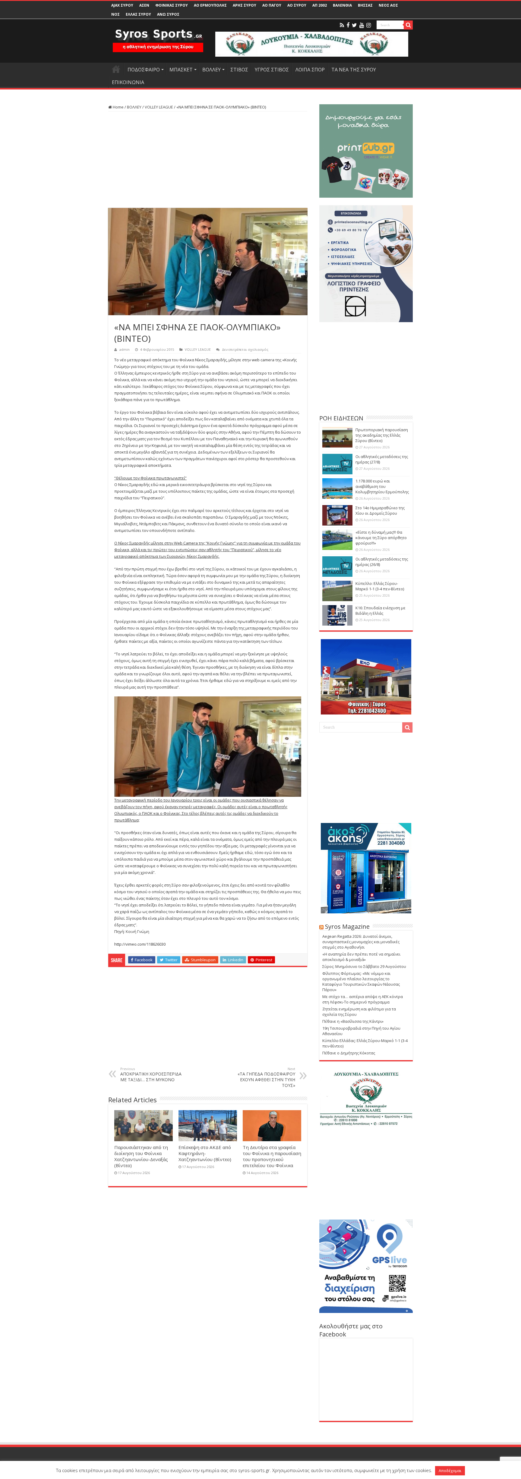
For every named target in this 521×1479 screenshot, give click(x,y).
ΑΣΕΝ (144, 5)
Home (118, 107)
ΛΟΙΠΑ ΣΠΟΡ (310, 69)
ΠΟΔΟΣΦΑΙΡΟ (144, 69)
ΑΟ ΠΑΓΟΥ (271, 5)
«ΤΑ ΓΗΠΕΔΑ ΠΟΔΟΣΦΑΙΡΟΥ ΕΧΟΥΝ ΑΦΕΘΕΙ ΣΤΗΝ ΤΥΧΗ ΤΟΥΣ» (266, 1077)
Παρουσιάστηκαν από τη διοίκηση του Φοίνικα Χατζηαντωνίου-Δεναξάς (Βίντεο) (141, 1156)
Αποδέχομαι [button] (450, 1470)
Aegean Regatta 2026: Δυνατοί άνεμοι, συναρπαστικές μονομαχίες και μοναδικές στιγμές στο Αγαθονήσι (360, 942)
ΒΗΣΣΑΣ (365, 5)
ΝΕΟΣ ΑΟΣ (388, 5)
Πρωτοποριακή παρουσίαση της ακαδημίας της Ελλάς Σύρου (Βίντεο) (381, 435)
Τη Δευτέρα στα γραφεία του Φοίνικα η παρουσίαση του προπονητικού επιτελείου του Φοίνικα (272, 1156)
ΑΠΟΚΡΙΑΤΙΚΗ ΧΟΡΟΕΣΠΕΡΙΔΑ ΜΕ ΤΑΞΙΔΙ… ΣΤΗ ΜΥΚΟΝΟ (151, 1074)
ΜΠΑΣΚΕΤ (181, 69)
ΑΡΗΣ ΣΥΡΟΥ (244, 5)
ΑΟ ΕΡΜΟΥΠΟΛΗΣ (210, 5)
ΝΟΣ (115, 14)
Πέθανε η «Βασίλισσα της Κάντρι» (353, 1021)
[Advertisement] (207, 160)
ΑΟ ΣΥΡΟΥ (296, 5)
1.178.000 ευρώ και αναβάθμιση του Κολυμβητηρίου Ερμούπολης (382, 486)
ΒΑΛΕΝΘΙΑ (342, 5)
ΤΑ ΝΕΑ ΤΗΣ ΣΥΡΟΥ (353, 69)
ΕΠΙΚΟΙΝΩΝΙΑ (128, 82)
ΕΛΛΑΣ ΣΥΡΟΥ (138, 14)
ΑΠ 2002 (319, 5)
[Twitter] (354, 25)
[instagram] (368, 25)
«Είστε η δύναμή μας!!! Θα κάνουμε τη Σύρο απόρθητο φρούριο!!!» (381, 537)
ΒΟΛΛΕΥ (211, 69)
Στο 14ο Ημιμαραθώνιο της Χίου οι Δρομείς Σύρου (380, 510)
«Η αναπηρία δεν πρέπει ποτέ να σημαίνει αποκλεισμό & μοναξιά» (361, 956)
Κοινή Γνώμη (137, 931)
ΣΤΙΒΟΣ (239, 69)
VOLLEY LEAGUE (159, 107)
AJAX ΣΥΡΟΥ (122, 5)
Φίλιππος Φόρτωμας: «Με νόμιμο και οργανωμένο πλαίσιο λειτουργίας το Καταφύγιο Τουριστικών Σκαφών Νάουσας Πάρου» (361, 981)
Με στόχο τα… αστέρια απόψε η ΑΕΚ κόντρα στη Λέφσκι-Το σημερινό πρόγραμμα (362, 999)
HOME (116, 69)
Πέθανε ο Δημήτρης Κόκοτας (348, 1053)
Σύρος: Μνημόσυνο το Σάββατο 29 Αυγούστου (364, 966)
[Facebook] (348, 25)
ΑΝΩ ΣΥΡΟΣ (168, 14)
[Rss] (342, 25)
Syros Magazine (347, 926)
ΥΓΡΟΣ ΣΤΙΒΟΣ (272, 69)
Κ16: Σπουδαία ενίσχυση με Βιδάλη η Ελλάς (380, 610)
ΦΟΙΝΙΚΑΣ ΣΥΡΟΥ (171, 5)
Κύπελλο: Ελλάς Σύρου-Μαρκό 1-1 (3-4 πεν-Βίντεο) (379, 586)
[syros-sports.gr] (158, 37)
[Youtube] (362, 25)
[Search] (408, 25)
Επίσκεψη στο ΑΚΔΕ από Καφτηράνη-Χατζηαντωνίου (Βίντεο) (204, 1153)
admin (124, 349)
